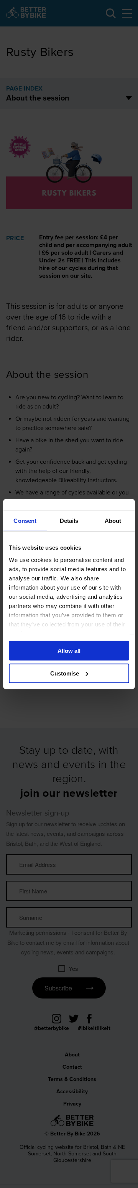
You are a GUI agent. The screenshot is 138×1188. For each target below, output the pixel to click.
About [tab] (113, 520)
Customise (64, 673)
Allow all (69, 651)
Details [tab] (69, 520)
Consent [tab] (24, 520)
